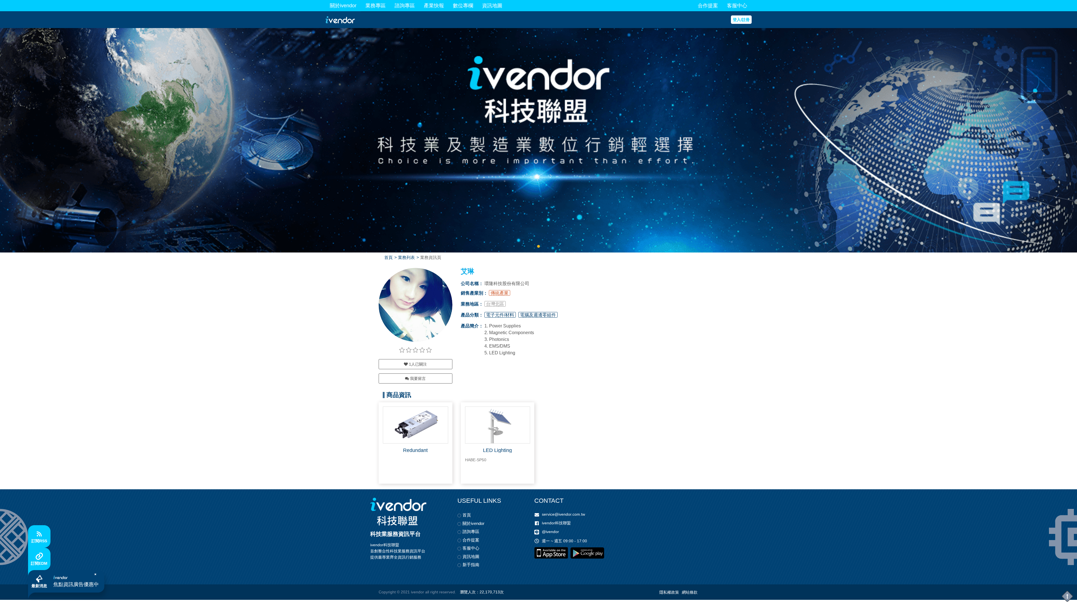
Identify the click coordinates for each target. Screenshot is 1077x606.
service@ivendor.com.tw (563, 514)
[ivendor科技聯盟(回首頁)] (398, 511)
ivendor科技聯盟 (556, 523)
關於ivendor (343, 5)
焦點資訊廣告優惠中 (76, 584)
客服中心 (737, 5)
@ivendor (550, 531)
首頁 (388, 257)
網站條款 (690, 592)
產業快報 (434, 5)
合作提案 (708, 5)
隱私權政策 (669, 592)
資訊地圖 (492, 5)
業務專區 (375, 5)
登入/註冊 (741, 19)
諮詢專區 (405, 5)
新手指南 (470, 564)
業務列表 (406, 257)
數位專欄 (463, 5)
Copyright (387, 592)
